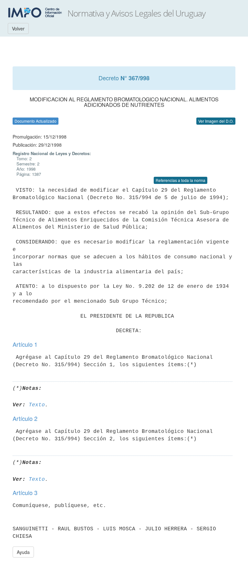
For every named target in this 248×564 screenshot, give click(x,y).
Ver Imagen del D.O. (215, 121)
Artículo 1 (25, 344)
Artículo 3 (25, 492)
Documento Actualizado (36, 121)
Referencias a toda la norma (180, 180)
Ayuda (23, 552)
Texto (37, 405)
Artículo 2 (25, 418)
